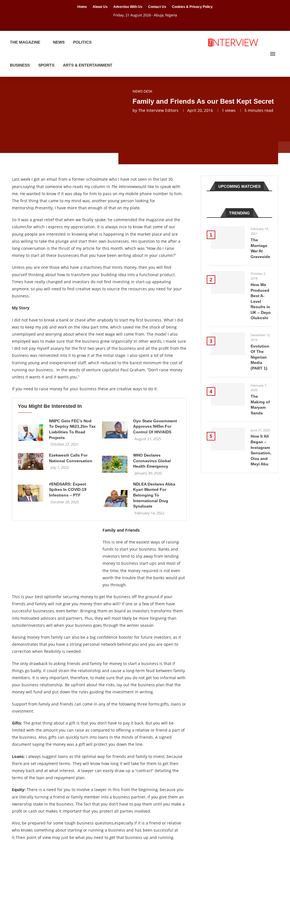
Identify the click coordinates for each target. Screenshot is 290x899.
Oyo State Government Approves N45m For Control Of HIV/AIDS (155, 426)
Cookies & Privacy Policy (192, 7)
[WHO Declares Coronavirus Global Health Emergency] (114, 464)
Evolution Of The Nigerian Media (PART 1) (260, 357)
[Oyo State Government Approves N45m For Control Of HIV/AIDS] (114, 429)
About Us (100, 7)
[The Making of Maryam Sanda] (228, 394)
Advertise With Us (127, 7)
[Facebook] (138, 22)
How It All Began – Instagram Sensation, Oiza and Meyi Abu (261, 450)
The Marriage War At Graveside (260, 248)
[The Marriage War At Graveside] (228, 237)
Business (20, 65)
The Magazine (25, 42)
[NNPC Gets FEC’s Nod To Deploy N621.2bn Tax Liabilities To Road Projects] (30, 432)
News (59, 42)
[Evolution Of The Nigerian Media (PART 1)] (228, 344)
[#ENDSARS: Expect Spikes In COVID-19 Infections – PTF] (30, 493)
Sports (46, 65)
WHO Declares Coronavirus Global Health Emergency (152, 460)
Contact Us (157, 7)
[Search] (281, 53)
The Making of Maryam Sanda (260, 404)
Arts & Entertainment (87, 65)
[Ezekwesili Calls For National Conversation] (30, 461)
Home (82, 7)
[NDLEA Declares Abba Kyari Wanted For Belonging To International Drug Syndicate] (114, 498)
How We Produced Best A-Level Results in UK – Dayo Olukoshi (261, 301)
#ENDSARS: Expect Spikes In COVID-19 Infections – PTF (67, 489)
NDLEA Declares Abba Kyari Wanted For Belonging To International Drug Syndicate (154, 495)
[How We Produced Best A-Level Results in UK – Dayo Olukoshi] (228, 282)
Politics (82, 42)
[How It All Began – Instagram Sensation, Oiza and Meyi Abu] (228, 439)
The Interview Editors (158, 110)
